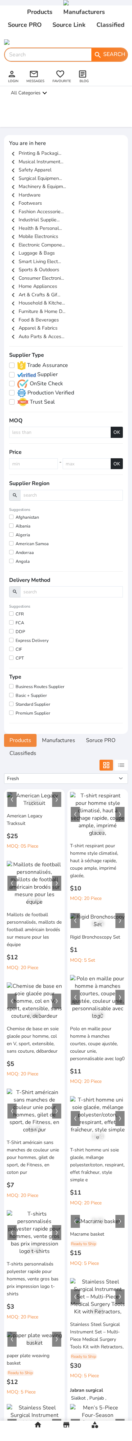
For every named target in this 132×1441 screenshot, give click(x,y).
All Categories (26, 93)
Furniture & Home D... (37, 311)
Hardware (25, 194)
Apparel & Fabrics (33, 328)
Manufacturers (84, 12)
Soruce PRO (100, 740)
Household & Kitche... (37, 302)
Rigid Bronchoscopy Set (95, 937)
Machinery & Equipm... (37, 186)
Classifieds (22, 753)
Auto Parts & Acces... (36, 336)
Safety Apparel (30, 169)
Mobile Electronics (33, 236)
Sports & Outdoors (34, 269)
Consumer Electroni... (36, 278)
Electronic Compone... (37, 244)
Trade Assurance (47, 365)
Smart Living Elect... (35, 261)
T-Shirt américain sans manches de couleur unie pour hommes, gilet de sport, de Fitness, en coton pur (33, 1157)
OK (116, 432)
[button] (12, 799)
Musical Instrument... (36, 161)
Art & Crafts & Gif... (34, 294)
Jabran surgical (86, 1390)
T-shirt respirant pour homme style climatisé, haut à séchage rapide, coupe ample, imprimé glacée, (94, 861)
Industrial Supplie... (34, 219)
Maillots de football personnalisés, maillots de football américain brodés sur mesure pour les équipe (34, 929)
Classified (110, 25)
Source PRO (25, 25)
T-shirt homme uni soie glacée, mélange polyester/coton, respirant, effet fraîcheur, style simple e (97, 1165)
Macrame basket (87, 1234)
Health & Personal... (35, 228)
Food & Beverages (34, 319)
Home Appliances (33, 286)
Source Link (69, 25)
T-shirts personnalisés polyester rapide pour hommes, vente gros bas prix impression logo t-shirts (33, 1279)
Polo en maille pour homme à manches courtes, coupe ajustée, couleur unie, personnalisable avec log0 (97, 1044)
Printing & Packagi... (35, 153)
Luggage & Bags (32, 253)
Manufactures (58, 740)
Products (39, 12)
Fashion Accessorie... (36, 211)
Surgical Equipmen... (35, 178)
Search (109, 55)
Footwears (25, 203)
